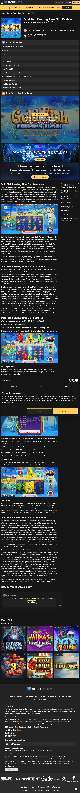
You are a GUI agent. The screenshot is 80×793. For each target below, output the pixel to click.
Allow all (65, 411)
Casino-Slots (11, 13)
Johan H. (30, 30)
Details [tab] (40, 386)
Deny (39, 411)
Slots (43, 696)
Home (3, 13)
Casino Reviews (31, 696)
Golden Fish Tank (15, 194)
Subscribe (12, 770)
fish (18, 270)
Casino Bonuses (15, 696)
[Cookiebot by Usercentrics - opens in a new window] (69, 380)
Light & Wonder (16, 47)
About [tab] (66, 386)
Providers (52, 696)
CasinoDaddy (40, 700)
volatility (10, 564)
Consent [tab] (14, 386)
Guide (61, 696)
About (68, 696)
